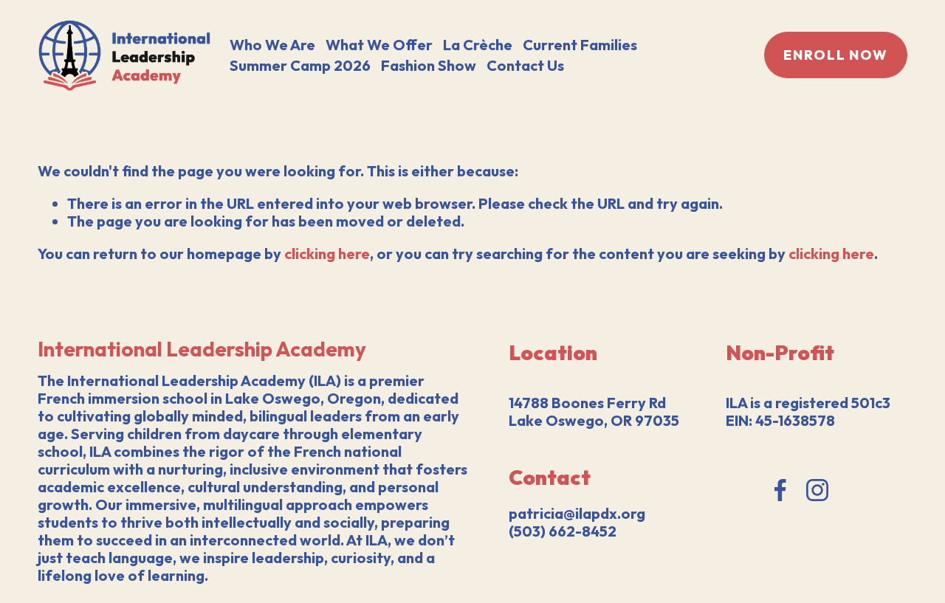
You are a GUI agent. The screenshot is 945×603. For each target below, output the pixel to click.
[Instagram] (817, 490)
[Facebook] (780, 490)
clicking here (327, 253)
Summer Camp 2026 (300, 65)
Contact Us (525, 65)
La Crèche (477, 44)
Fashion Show (428, 65)
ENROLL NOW (835, 54)
